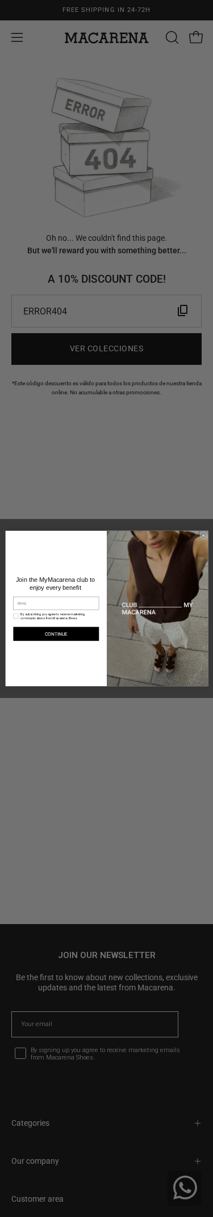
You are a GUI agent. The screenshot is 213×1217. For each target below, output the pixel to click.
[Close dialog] (203, 535)
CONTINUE (55, 634)
